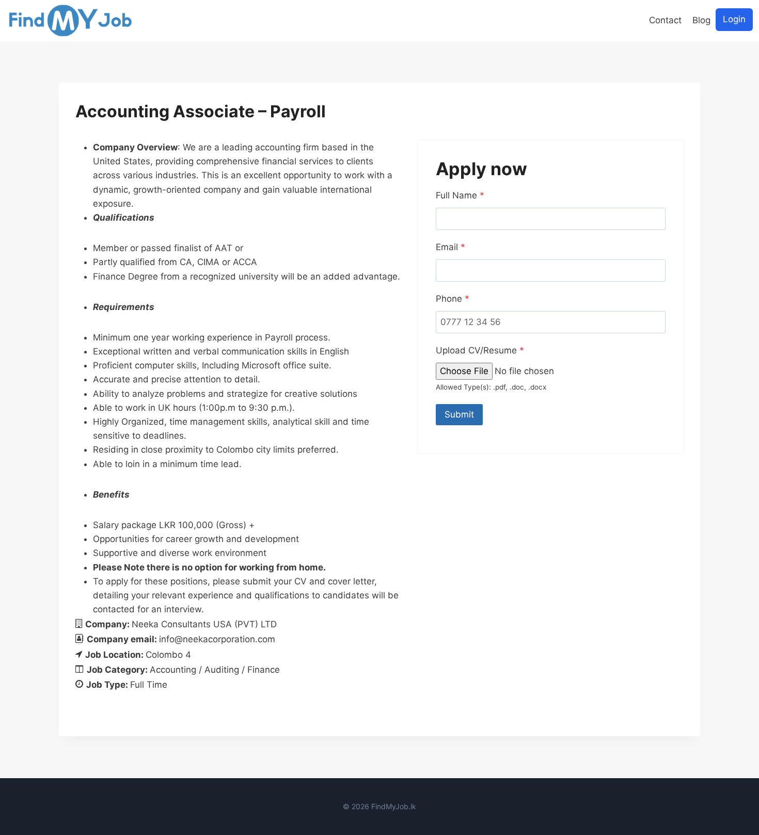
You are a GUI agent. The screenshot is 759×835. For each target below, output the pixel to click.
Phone (452, 298)
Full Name (460, 195)
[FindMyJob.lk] (70, 20)
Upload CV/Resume (480, 350)
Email (450, 247)
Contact (665, 20)
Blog (701, 20)
